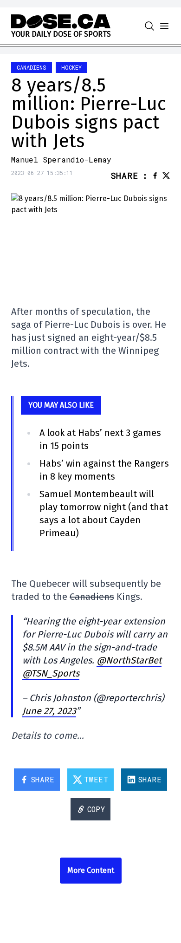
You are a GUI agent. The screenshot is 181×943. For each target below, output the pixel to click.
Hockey (71, 67)
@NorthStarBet (129, 660)
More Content (90, 870)
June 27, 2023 (49, 710)
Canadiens (31, 67)
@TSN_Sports (50, 673)
